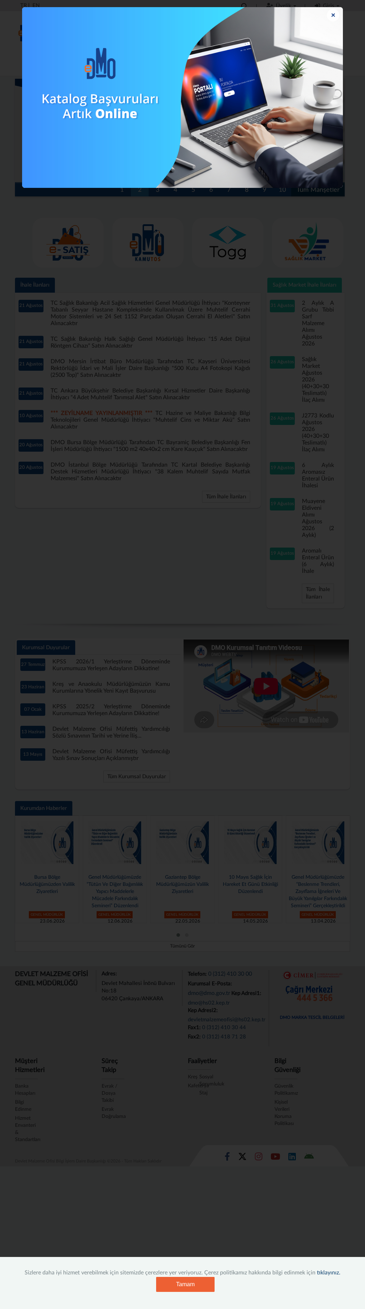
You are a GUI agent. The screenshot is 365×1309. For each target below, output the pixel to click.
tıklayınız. (328, 1272)
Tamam (185, 1284)
